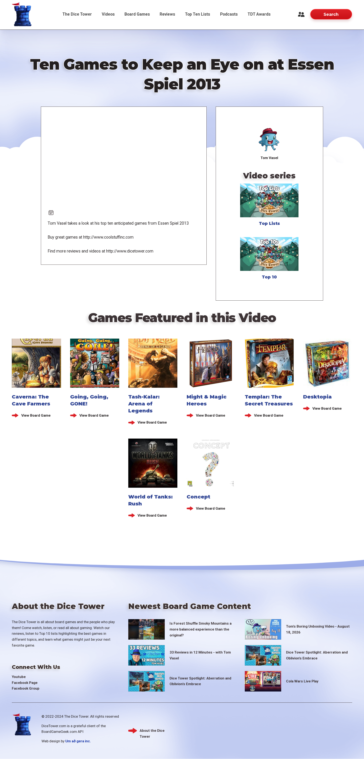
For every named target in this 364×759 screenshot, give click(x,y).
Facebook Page (24, 683)
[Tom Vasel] (269, 140)
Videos (108, 14)
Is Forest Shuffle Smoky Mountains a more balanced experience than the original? (201, 629)
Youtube (19, 677)
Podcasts (229, 14)
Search (331, 14)
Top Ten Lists (197, 14)
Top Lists (269, 223)
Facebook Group (25, 688)
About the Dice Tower (152, 731)
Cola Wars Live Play (302, 681)
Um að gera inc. (78, 741)
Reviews (167, 14)
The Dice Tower (77, 14)
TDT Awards (259, 14)
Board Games (137, 14)
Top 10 (269, 277)
